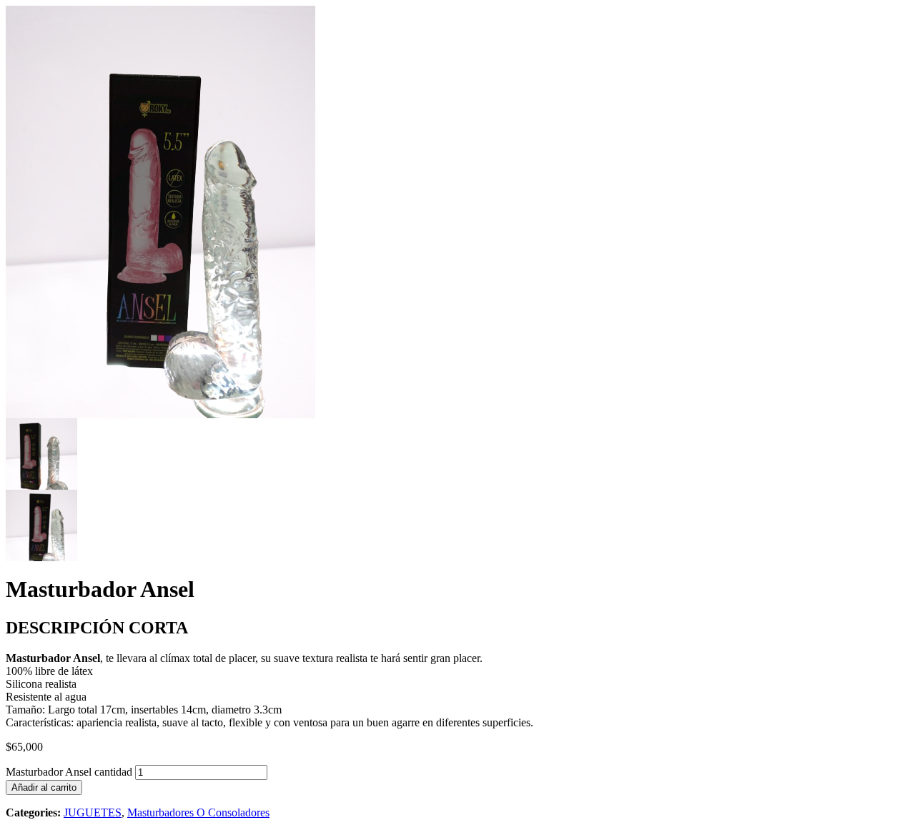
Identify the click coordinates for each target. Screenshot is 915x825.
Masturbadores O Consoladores (198, 812)
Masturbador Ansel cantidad (69, 772)
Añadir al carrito (43, 787)
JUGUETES (93, 812)
